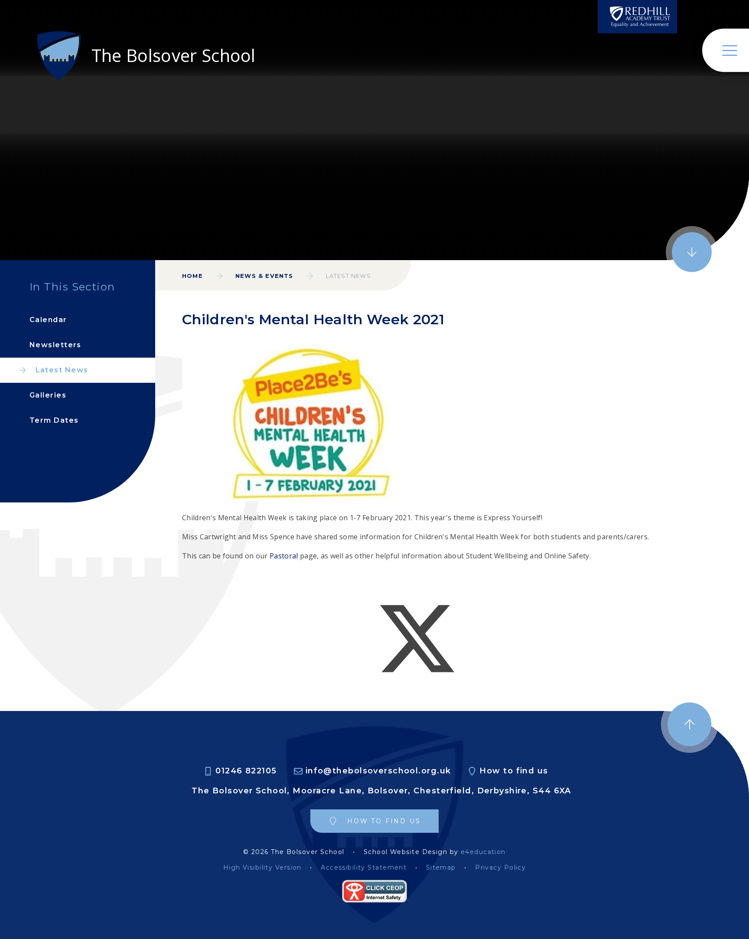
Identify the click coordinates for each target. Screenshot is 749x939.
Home (192, 275)
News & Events (264, 275)
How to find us (513, 771)
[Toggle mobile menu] (725, 50)
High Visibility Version (262, 867)
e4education (483, 852)
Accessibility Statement (364, 867)
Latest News (348, 275)
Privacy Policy (500, 867)
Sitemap (441, 867)
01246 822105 (246, 771)
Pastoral (284, 556)
